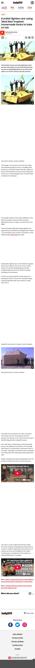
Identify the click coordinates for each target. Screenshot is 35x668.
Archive (17, 649)
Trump (29, 7)
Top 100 (4, 7)
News (12, 7)
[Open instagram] (24, 624)
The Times (14, 235)
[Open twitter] (17, 624)
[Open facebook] (10, 624)
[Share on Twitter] (29, 37)
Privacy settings (17, 641)
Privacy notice (17, 638)
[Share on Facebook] (26, 37)
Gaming (21, 7)
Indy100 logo (18, 2)
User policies (17, 634)
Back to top (30, 613)
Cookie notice (17, 645)
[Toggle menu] (3, 3)
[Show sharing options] (32, 103)
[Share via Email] (32, 37)
